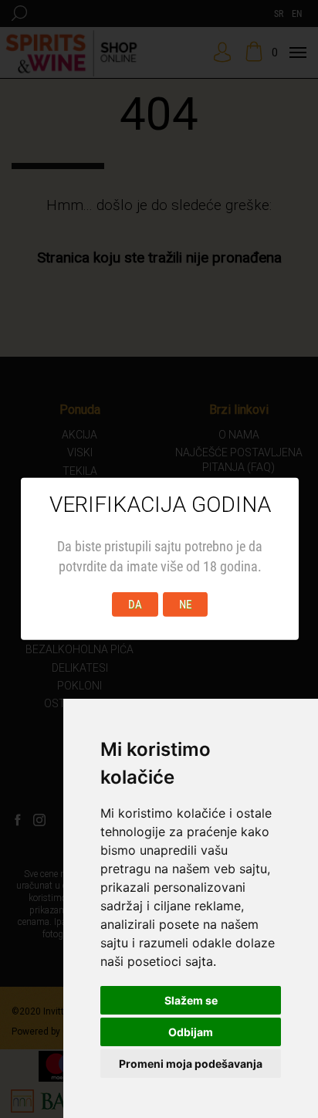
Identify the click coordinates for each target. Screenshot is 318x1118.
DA (135, 605)
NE (185, 605)
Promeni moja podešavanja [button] (190, 1063)
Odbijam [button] (190, 1031)
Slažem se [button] (191, 1000)
